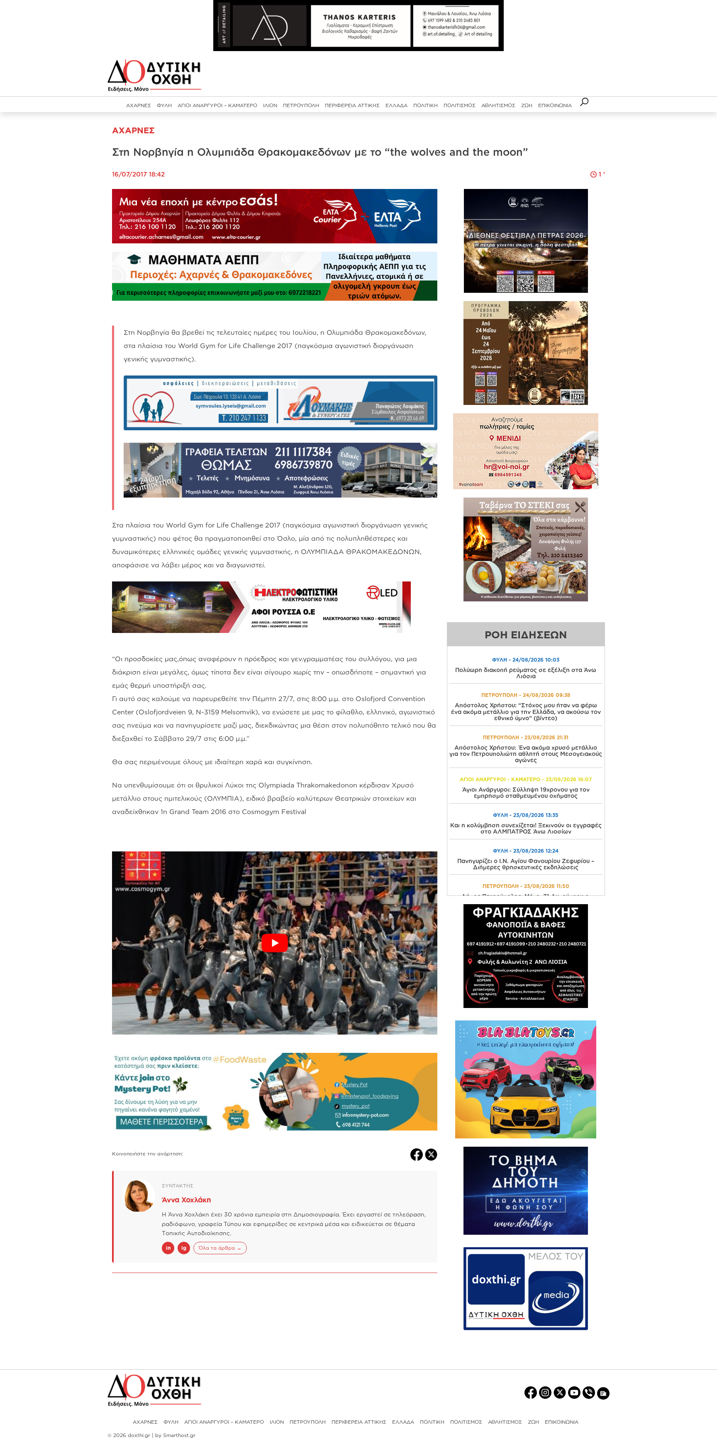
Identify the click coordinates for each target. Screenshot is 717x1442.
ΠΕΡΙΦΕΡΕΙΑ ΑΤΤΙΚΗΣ (352, 105)
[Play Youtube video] (274, 943)
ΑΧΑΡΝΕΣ (138, 105)
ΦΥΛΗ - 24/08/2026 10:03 (525, 659)
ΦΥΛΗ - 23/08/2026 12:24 (525, 850)
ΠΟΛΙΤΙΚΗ (425, 105)
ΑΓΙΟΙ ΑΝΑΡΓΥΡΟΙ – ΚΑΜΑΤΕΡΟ (217, 105)
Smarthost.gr (179, 1435)
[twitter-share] (431, 1154)
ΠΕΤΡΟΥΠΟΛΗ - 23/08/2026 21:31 (525, 737)
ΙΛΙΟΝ (270, 105)
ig (183, 1248)
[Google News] (603, 1393)
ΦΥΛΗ (164, 105)
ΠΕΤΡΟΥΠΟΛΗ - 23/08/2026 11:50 (526, 886)
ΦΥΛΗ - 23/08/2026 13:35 (525, 815)
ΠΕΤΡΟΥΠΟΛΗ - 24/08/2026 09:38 (526, 695)
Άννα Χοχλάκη (186, 1200)
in (168, 1248)
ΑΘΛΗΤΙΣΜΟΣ (498, 105)
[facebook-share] (417, 1154)
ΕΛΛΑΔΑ (396, 105)
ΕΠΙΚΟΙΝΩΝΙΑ (555, 105)
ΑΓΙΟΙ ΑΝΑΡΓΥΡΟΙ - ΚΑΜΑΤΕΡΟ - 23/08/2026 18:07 (526, 779)
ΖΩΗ (526, 105)
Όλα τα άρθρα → (220, 1248)
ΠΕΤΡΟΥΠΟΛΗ (301, 105)
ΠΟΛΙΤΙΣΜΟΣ (460, 105)
